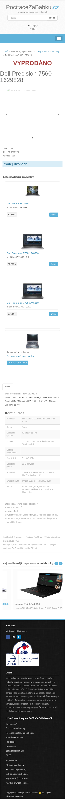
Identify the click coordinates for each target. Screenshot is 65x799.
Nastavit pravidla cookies (17, 783)
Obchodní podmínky (15, 765)
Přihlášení (10, 742)
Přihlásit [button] (33, 29)
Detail (53, 214)
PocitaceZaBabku (32, 7)
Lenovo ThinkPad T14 (17, 604)
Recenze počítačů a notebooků (20, 733)
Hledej (52, 18)
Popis (7, 387)
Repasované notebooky (48, 51)
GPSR (9, 755)
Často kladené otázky (15, 728)
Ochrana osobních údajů (17, 774)
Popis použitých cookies (17, 778)
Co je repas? (12, 724)
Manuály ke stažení (14, 737)
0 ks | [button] (34, 25)
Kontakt (26, 793)
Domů (5, 51)
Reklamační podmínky (16, 769)
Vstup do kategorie (17, 362)
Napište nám (11, 760)
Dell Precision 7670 (17, 203)
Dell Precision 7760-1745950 (23, 303)
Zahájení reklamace (15, 751)
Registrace (11, 746)
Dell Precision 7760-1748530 (23, 253)
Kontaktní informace (18, 631)
